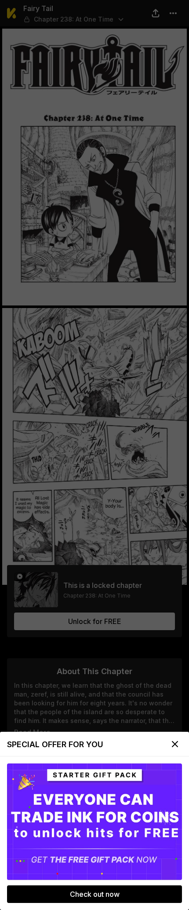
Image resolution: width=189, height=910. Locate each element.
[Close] (175, 744)
